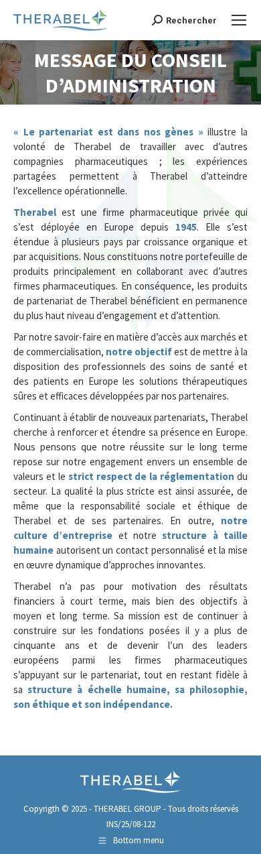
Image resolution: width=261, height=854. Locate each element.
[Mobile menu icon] (239, 20)
